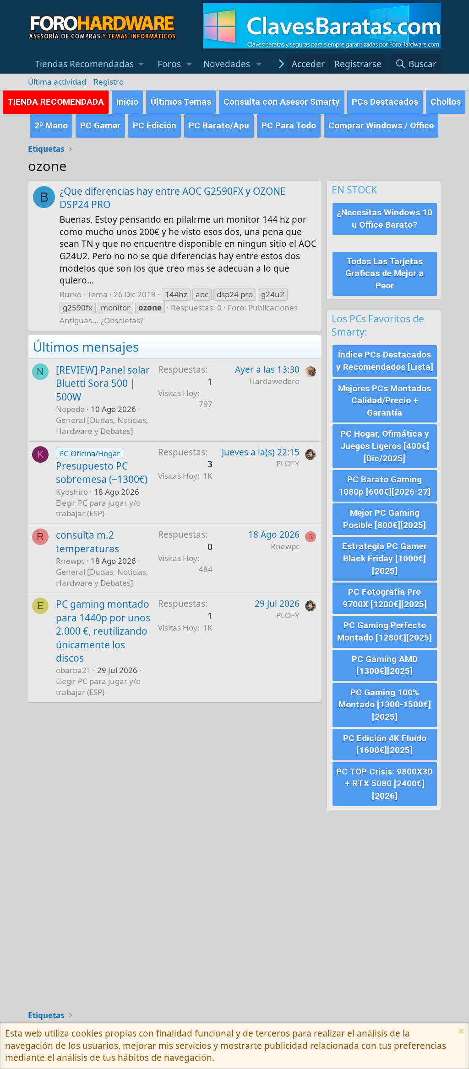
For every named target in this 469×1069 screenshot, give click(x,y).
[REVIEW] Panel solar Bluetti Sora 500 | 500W (103, 383)
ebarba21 (73, 670)
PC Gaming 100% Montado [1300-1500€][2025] (384, 704)
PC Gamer (100, 125)
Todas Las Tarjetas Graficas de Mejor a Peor (384, 273)
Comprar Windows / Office (381, 125)
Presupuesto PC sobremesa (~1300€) (101, 473)
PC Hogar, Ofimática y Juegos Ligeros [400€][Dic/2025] (384, 445)
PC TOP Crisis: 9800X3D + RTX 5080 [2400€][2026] (384, 783)
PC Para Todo (289, 125)
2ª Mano (51, 125)
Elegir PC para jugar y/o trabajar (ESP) (98, 508)
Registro (108, 81)
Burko (71, 294)
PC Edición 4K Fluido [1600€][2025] (384, 744)
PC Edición (154, 125)
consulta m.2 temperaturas (87, 542)
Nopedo (70, 409)
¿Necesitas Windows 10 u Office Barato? (384, 218)
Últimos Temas (181, 101)
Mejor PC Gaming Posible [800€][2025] (384, 519)
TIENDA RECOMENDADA (55, 101)
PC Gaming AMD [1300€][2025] (385, 665)
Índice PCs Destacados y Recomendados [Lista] (384, 360)
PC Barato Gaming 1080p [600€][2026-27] (384, 485)
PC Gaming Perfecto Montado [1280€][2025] (384, 631)
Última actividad (57, 81)
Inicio (127, 101)
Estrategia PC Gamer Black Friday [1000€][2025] (384, 558)
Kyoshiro (72, 491)
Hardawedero (274, 381)
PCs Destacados (385, 101)
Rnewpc (70, 561)
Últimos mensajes (86, 346)
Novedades (226, 64)
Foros (169, 64)
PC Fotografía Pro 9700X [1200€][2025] (385, 598)
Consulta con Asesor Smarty (282, 101)
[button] (89, 64)
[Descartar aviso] (460, 1032)
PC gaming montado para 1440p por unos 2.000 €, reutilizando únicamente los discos (103, 631)
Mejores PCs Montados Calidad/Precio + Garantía (384, 400)
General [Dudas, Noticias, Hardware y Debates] (102, 425)
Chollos (446, 101)
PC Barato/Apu (219, 125)
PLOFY (288, 463)
